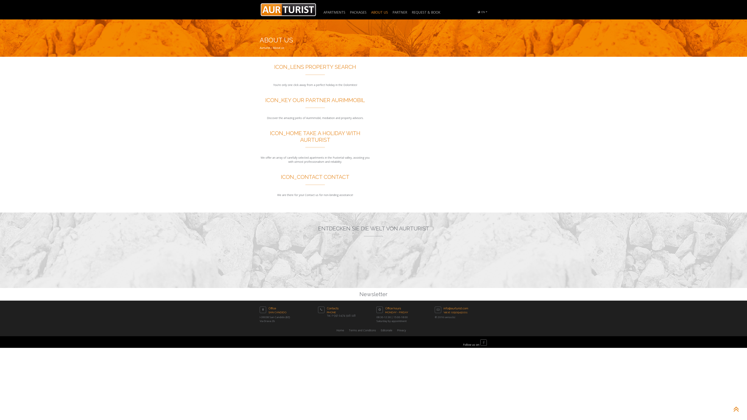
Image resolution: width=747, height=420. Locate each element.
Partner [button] (400, 12)
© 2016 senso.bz (445, 317)
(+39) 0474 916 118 (344, 315)
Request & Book (426, 12)
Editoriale (386, 330)
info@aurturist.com (456, 308)
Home (340, 330)
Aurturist (265, 48)
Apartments (334, 12)
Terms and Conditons (362, 330)
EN (482, 12)
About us (278, 48)
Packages (358, 12)
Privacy (401, 330)
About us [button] (379, 12)
